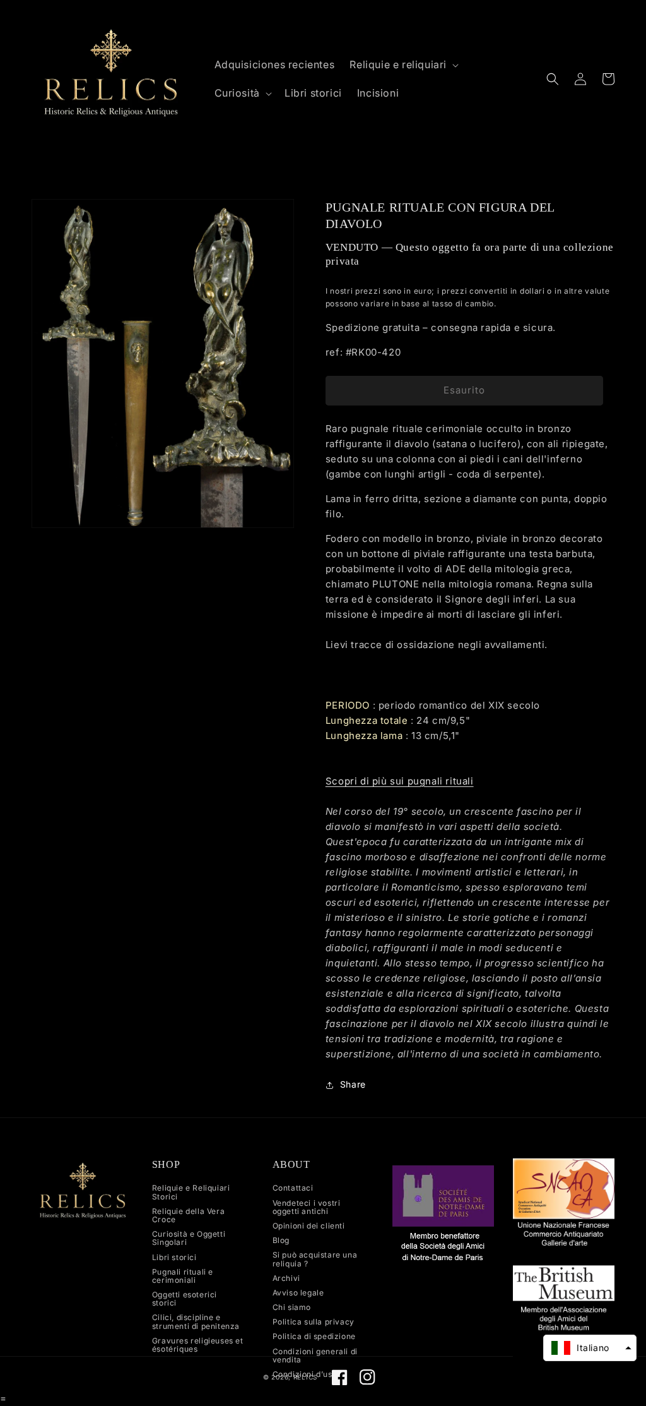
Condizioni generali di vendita (315, 1355)
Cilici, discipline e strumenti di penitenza (196, 1321)
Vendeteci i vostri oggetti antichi (307, 1207)
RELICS (305, 1377)
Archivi (286, 1278)
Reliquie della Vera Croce (188, 1215)
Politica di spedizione (314, 1336)
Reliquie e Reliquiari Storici (191, 1192)
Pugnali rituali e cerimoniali (182, 1276)
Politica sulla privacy (314, 1321)
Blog (281, 1240)
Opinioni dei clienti (309, 1225)
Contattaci (293, 1188)
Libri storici (174, 1257)
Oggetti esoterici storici (184, 1298)
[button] (403, 65)
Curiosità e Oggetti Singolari (188, 1238)
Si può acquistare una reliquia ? (315, 1259)
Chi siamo (292, 1307)
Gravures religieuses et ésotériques (198, 1345)
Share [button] (353, 1084)
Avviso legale (298, 1292)
